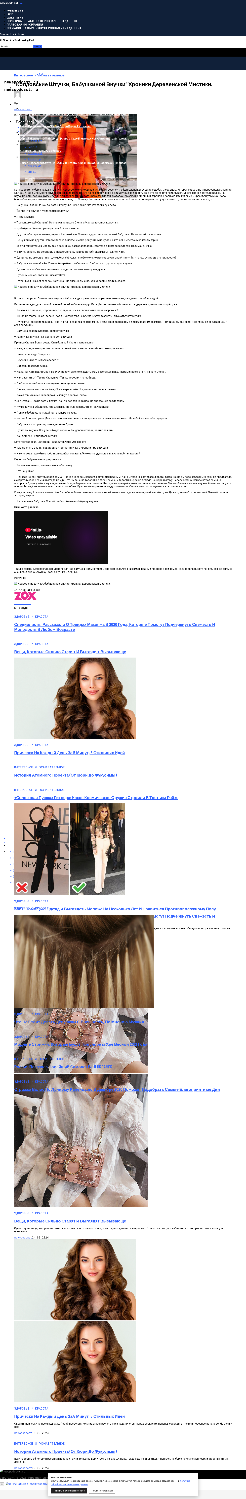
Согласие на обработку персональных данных (44, 28)
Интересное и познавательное (37, 104)
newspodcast (23, 109)
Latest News (15, 17)
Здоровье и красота (28, 87)
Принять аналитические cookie (69, 1490)
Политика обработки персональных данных (42, 21)
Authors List (15, 10)
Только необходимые (102, 1490)
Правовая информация (25, 24)
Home (10, 14)
